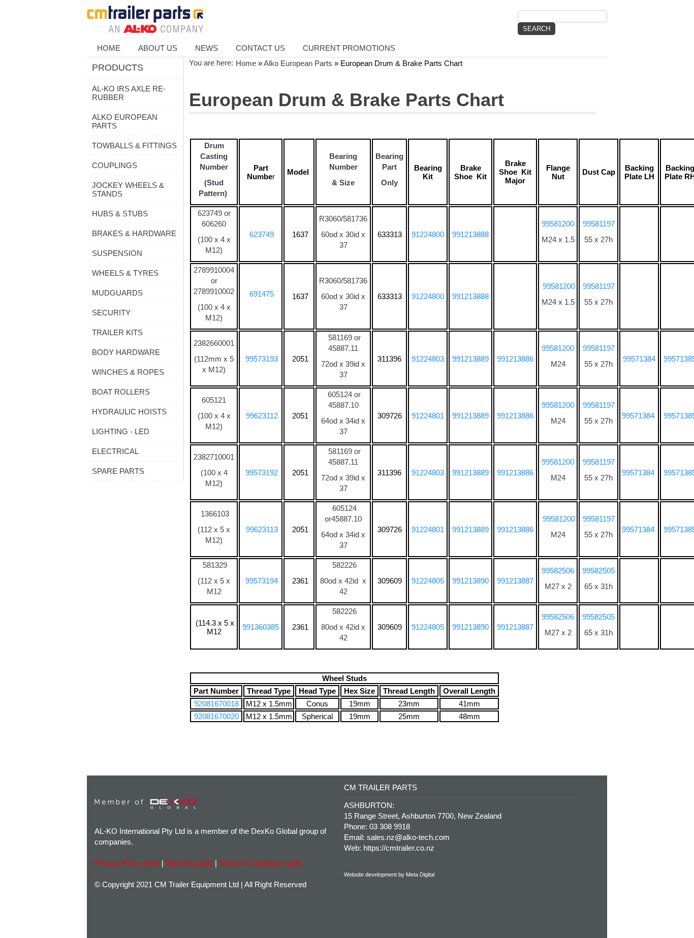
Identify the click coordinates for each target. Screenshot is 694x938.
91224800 (428, 234)
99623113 (262, 529)
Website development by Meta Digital (389, 874)
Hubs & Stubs (120, 213)
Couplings (114, 165)
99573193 (261, 358)
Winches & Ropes (128, 372)
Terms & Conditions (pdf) (260, 863)
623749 (260, 234)
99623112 (262, 415)
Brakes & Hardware (134, 233)
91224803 (428, 358)
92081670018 (216, 703)
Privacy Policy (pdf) (127, 863)
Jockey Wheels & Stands (128, 189)
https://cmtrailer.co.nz (398, 848)
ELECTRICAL (115, 451)
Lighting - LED (120, 431)
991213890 (470, 580)
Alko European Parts (124, 121)
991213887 (515, 580)
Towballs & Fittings (134, 145)
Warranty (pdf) (189, 863)
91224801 (428, 415)
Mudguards (117, 292)
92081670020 (216, 716)
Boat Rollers (121, 391)
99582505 (598, 570)
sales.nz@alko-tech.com (408, 837)
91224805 (428, 580)
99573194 (261, 580)
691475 (261, 293)
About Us (157, 48)
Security (111, 312)
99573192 (261, 472)
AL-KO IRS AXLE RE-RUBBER (129, 93)
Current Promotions (349, 48)
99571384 (639, 358)
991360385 (260, 627)
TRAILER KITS (117, 332)
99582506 (558, 570)
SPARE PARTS (118, 471)
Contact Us (260, 48)
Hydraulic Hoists (129, 411)
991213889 (470, 358)
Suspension (117, 253)
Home (108, 48)
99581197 (599, 223)
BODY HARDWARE (126, 352)
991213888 (470, 234)
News (206, 48)
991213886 (515, 358)
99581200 (558, 223)
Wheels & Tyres (125, 273)
